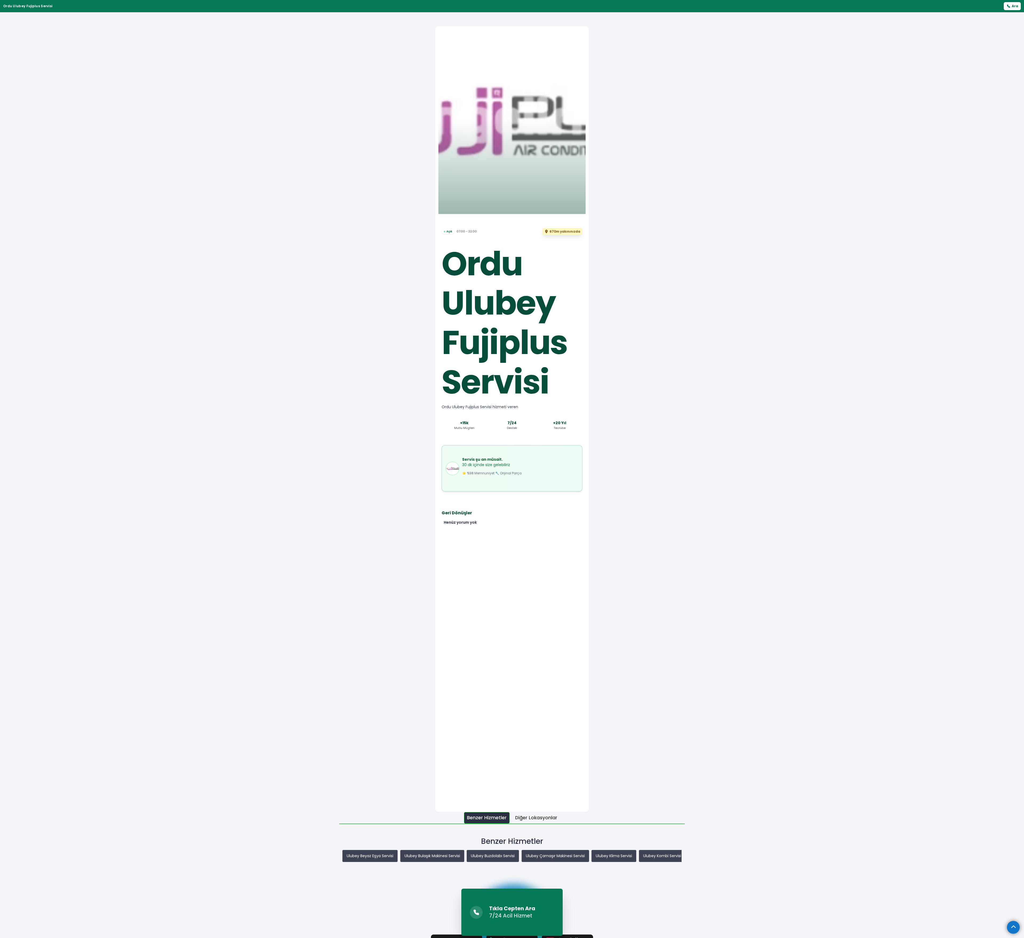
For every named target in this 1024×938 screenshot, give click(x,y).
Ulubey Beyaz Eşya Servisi (370, 855)
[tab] (487, 818)
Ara (1015, 6)
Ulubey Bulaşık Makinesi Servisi (432, 855)
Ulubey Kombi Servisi (662, 855)
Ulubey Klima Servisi (614, 855)
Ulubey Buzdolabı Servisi (493, 855)
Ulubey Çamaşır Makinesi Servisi (555, 855)
